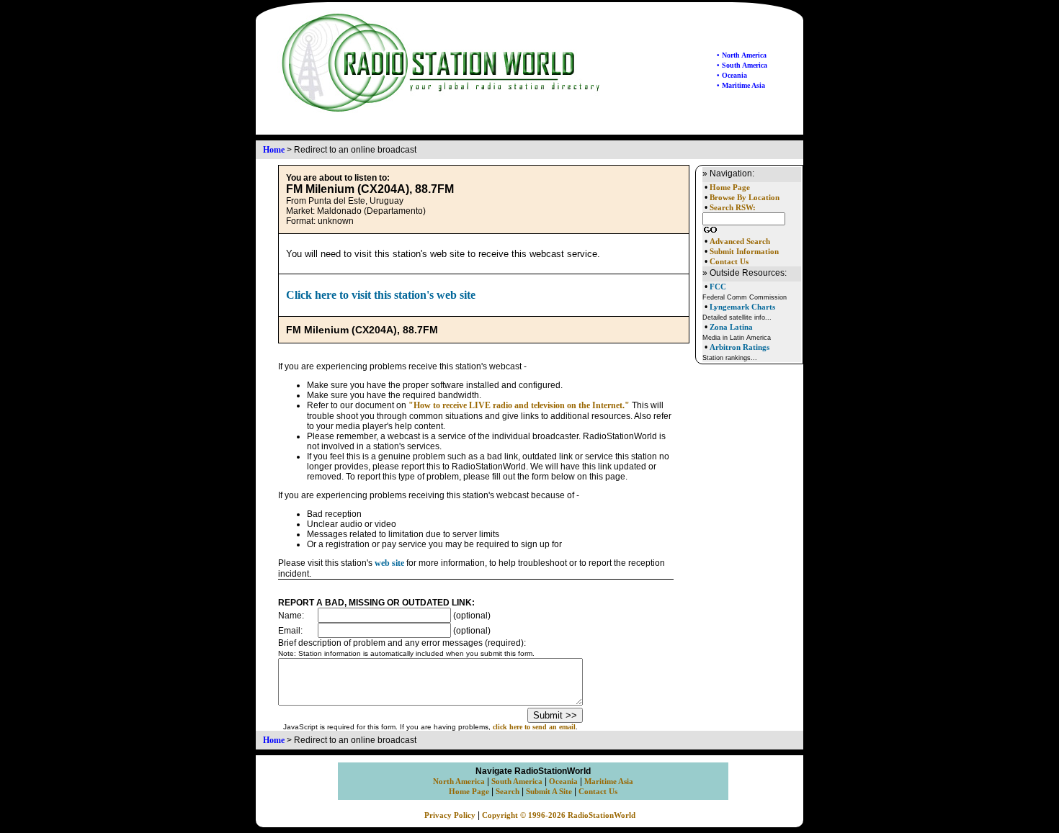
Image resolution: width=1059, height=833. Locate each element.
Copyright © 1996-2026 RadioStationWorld (558, 815)
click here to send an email (534, 727)
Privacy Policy (449, 815)
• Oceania (732, 75)
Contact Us (729, 262)
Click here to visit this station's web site (380, 295)
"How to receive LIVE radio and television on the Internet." (519, 405)
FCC (718, 286)
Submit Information (744, 252)
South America (516, 781)
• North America (742, 55)
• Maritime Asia (741, 85)
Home (274, 150)
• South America (742, 65)
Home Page (730, 188)
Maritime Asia (608, 781)
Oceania (563, 781)
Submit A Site (549, 792)
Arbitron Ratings (739, 347)
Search (507, 792)
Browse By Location (744, 198)
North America (459, 781)
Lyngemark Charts (742, 306)
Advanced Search (740, 242)
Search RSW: (733, 208)
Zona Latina (731, 327)
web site (389, 563)
